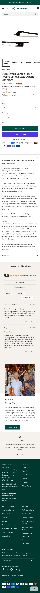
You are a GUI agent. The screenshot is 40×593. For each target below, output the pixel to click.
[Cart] (37, 8)
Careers (24, 478)
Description (6, 157)
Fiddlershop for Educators (27, 535)
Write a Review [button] (21, 282)
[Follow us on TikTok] (19, 569)
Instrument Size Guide (9, 529)
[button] (34, 322)
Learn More (12, 427)
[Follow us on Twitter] (6, 569)
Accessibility (6, 536)
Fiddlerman (6, 69)
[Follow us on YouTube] (15, 569)
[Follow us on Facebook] (2, 569)
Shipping (5, 517)
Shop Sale (28, 2)
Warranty (5, 255)
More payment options (20, 139)
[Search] (7, 8)
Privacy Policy (26, 486)
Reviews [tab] (7, 293)
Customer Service (8, 510)
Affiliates (25, 482)
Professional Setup (28, 510)
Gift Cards (25, 544)
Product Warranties (8, 525)
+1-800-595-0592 (10, 484)
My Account (6, 514)
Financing (25, 540)
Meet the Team (27, 475)
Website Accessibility (18, 575)
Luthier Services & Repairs (28, 522)
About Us (25, 471)
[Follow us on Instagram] (11, 569)
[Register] (31, 560)
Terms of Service (7, 532)
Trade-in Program (27, 517)
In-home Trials (26, 514)
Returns (4, 521)
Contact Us (26, 467)
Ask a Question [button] (20, 287)
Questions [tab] (19, 293)
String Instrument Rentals (27, 529)
